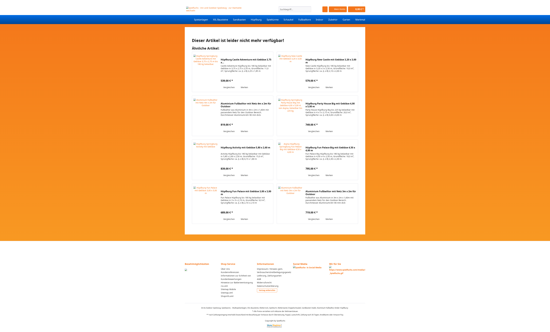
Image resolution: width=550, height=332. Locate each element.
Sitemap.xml (227, 292)
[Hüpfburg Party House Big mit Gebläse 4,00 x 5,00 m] (290, 116)
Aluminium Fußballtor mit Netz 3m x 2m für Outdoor (331, 193)
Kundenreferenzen (230, 272)
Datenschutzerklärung (267, 286)
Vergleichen (229, 87)
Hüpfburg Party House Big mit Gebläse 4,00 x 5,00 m (330, 105)
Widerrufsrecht (264, 282)
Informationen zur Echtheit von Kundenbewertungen (236, 277)
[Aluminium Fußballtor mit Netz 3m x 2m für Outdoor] (290, 203)
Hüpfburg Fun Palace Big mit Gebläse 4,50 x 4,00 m (330, 149)
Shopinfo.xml (227, 296)
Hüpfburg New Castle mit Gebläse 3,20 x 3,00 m (331, 61)
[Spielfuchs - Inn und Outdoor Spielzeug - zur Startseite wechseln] (215, 10)
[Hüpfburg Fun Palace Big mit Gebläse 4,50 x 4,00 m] (290, 160)
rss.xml (224, 286)
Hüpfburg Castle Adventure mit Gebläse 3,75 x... (246, 61)
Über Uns (225, 269)
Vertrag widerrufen (267, 290)
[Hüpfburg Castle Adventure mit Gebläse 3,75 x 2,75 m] (206, 72)
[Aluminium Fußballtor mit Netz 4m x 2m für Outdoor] (206, 116)
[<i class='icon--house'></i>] (188, 19)
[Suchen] (308, 9)
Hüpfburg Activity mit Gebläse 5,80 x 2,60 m (245, 147)
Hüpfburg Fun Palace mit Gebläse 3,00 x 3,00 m (246, 193)
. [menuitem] (363, 2)
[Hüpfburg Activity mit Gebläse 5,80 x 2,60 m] (206, 160)
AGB (259, 279)
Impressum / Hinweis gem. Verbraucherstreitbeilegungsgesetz (274, 271)
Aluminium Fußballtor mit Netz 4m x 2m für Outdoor (246, 105)
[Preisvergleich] (274, 326)
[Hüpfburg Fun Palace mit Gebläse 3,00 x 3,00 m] (206, 203)
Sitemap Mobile (228, 289)
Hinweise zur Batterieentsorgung (237, 282)
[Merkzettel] (325, 9)
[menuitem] (295, 10)
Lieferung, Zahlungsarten (269, 275)
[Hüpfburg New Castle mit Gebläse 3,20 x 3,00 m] (290, 72)
